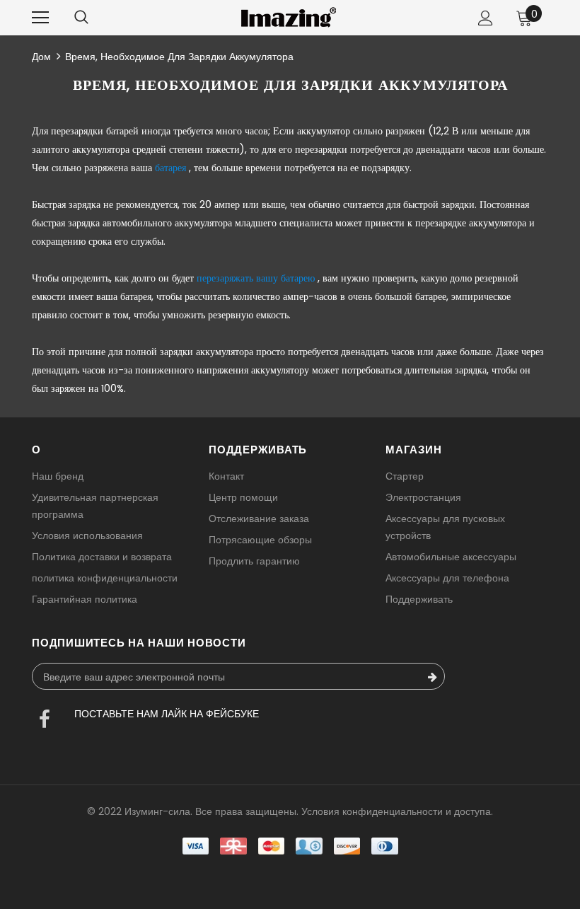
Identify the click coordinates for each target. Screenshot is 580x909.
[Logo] (288, 17)
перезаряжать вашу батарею (256, 278)
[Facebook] (44, 721)
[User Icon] (485, 18)
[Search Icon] (81, 18)
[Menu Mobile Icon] (40, 17)
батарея (170, 168)
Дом (41, 57)
